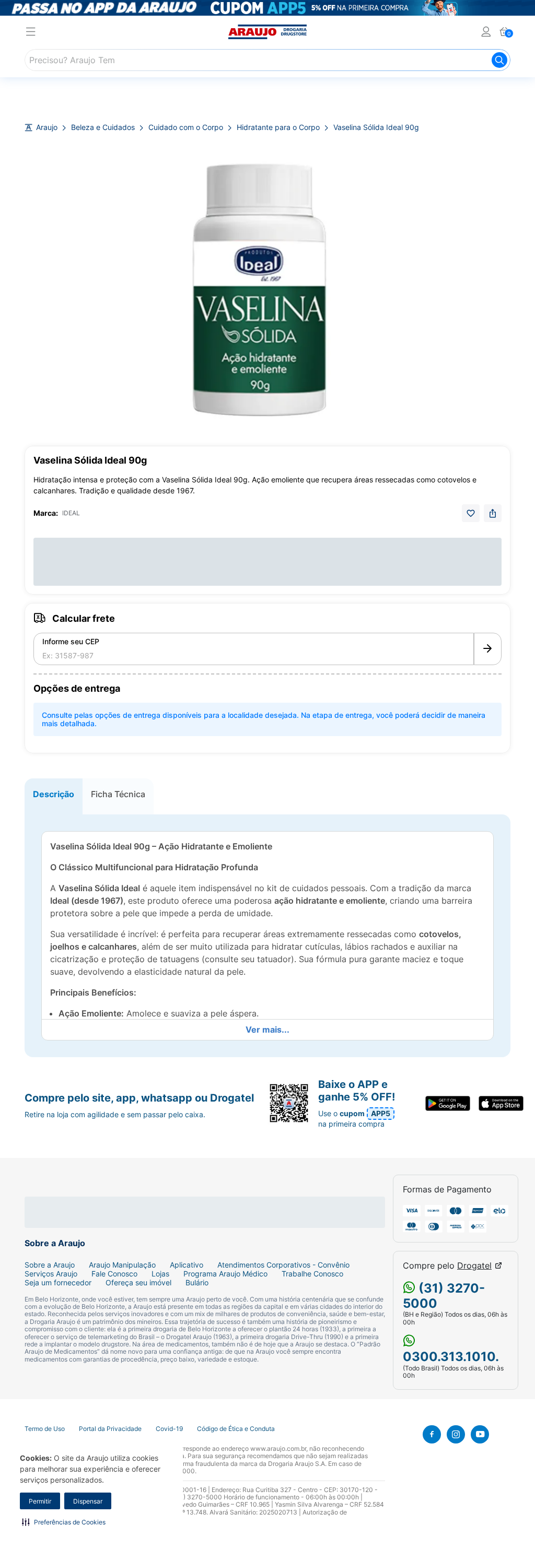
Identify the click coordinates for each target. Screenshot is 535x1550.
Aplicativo (186, 1265)
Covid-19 (169, 1429)
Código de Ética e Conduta (236, 1429)
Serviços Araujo (51, 1274)
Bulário (196, 1283)
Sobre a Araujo (50, 1265)
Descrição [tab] (53, 794)
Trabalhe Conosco (312, 1274)
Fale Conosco (114, 1274)
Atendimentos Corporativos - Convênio (283, 1265)
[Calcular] (488, 649)
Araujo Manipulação (122, 1265)
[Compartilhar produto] (493, 513)
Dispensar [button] (87, 1501)
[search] (267, 60)
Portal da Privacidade (110, 1429)
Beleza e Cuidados (103, 127)
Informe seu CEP (70, 641)
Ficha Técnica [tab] (118, 794)
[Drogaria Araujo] (267, 32)
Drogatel (474, 1266)
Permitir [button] (40, 1501)
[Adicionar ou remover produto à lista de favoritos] (471, 513)
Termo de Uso (45, 1429)
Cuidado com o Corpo (185, 127)
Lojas (160, 1274)
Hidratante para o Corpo (278, 127)
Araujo (46, 127)
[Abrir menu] (31, 33)
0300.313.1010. (451, 1356)
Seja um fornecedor (58, 1283)
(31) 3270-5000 (444, 1296)
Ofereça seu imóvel (138, 1283)
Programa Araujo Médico (225, 1274)
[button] (64, 1521)
